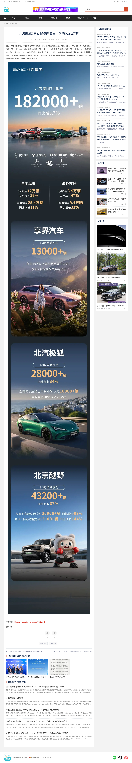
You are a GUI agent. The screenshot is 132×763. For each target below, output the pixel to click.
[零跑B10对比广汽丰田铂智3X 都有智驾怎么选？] (102, 170)
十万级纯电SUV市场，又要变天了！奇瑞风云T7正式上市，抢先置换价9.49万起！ (111, 53)
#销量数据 (53, 643)
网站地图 (125, 1)
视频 (40, 18)
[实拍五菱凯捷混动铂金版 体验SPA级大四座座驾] (111, 293)
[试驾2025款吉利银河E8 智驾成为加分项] (102, 211)
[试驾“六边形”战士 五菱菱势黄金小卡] (102, 201)
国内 (16, 24)
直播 (94, 18)
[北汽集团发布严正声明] (60, 667)
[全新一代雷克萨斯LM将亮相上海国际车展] (111, 236)
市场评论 (80, 18)
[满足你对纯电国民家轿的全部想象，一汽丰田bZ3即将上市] (111, 264)
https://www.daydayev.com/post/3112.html (29, 622)
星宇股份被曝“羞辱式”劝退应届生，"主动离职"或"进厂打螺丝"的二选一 (35, 687)
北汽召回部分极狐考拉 (15, 698)
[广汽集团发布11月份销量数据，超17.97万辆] (38, 667)
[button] (47, 634)
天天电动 (15, 9)
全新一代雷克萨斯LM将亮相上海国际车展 (112, 249)
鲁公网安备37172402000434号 (41, 757)
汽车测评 (54, 18)
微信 (114, 757)
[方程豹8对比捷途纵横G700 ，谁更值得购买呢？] (102, 191)
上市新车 (67, 18)
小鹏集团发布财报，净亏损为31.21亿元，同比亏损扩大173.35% (32, 710)
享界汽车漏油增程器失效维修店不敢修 (111, 86)
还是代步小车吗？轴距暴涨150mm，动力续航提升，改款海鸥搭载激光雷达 (37, 733)
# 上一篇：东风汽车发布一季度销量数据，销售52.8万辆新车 (25, 651)
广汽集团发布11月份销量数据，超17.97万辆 (44, 677)
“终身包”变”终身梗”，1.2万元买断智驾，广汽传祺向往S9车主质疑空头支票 (36, 721)
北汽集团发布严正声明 (58, 677)
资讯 (27, 18)
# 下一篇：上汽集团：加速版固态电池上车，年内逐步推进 (73, 651)
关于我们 (117, 1)
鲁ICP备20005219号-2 (20, 757)
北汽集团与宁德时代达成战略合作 (18, 677)
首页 (13, 18)
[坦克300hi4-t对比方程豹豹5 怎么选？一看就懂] (102, 181)
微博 (126, 757)
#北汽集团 (43, 643)
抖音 (120, 757)
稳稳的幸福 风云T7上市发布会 (108, 75)
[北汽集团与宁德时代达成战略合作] (16, 667)
